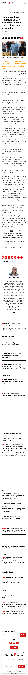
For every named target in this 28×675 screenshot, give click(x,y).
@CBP (11, 231)
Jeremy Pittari (8, 493)
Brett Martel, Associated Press (14, 557)
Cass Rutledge (8, 516)
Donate (14, 647)
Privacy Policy (18, 671)
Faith (3, 323)
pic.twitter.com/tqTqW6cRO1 (16, 237)
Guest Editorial (9, 393)
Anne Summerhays (9, 340)
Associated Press (10, 444)
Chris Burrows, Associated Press (14, 577)
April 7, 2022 (6, 243)
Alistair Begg (8, 323)
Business (4, 528)
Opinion (3, 593)
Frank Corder (9, 431)
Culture (7, 13)
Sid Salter (8, 602)
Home (3, 13)
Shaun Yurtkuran (10, 611)
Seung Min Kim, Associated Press (13, 503)
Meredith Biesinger (11, 569)
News (3, 340)
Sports (3, 431)
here (3, 249)
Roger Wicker (9, 593)
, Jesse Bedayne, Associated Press (10, 504)
